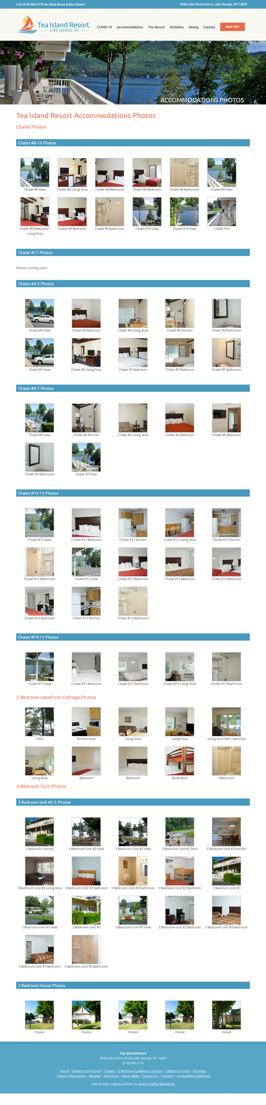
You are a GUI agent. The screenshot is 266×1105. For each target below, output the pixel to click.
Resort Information (72, 1076)
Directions (111, 1076)
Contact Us (150, 1076)
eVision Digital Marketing (156, 1084)
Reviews (95, 1076)
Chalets (109, 1071)
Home (64, 1071)
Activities (199, 1071)
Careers (167, 1076)
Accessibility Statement (194, 1076)
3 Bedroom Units (177, 1071)
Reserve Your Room (86, 1071)
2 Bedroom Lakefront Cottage (140, 1071)
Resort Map (130, 1076)
